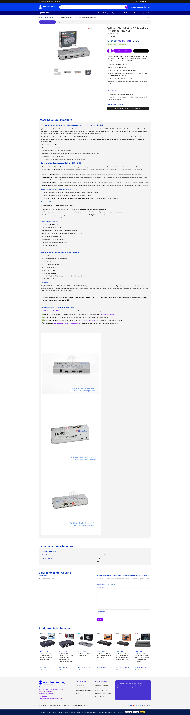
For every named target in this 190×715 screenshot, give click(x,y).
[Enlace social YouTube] (143, 1)
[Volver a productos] (149, 18)
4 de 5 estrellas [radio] (113, 584)
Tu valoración (101, 587)
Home (40, 17)
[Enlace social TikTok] (149, 1)
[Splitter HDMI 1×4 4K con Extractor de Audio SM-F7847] (104, 640)
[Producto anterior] (147, 18)
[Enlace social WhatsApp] (147, 1)
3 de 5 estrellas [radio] (111, 584)
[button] (54, 667)
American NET (54, 17)
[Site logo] (48, 7)
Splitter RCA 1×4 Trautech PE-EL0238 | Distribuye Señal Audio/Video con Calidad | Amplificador (66, 657)
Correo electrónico (103, 612)
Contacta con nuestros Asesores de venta (67, 323)
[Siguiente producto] (150, 18)
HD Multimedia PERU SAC (51, 311)
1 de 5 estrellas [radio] (108, 584)
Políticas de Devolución (101, 690)
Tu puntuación (101, 584)
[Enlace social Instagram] (141, 1)
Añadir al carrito (123, 51)
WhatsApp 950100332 (107, 314)
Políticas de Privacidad (101, 685)
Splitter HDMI (44, 651)
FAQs (77, 693)
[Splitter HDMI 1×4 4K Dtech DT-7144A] (85, 640)
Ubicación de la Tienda (82, 688)
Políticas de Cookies (100, 688)
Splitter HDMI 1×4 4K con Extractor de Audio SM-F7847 (104, 655)
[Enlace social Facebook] (137, 1)
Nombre (100, 605)
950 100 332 (43, 696)
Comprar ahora (141, 51)
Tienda (46, 17)
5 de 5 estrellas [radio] (114, 584)
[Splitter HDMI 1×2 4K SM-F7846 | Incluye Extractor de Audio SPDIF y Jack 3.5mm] (123, 640)
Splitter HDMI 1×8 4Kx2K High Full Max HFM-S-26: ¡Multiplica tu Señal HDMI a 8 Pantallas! (142, 657)
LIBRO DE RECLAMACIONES (84, 690)
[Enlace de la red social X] (139, 1)
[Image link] (52, 682)
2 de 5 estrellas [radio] (110, 584)
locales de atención (90, 320)
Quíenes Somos (80, 685)
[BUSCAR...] (126, 7)
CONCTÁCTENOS (100, 696)
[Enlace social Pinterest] (145, 1)
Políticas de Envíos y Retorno (103, 693)
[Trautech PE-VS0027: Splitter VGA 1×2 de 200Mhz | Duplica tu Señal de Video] (47, 640)
